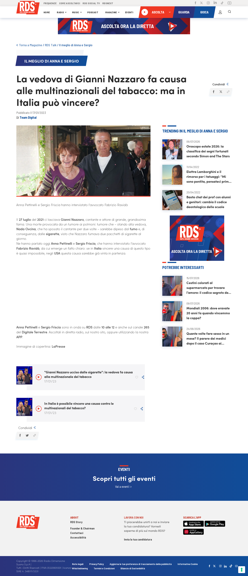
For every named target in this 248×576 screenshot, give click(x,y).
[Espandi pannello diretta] (170, 12)
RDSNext (107, 3)
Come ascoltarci (69, 3)
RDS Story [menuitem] (76, 522)
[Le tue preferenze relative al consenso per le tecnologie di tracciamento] (241, 569)
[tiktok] (230, 565)
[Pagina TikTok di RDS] (222, 3)
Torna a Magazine (30, 45)
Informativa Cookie (188, 563)
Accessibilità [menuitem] (78, 537)
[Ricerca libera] (229, 12)
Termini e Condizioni (104, 568)
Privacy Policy (96, 563)
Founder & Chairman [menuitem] (82, 528)
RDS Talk (50, 45)
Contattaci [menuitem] (76, 532)
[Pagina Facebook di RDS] (195, 3)
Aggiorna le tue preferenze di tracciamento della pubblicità (141, 563)
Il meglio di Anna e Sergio (75, 45)
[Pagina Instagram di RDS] (208, 3)
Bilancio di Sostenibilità (133, 568)
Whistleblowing (80, 568)
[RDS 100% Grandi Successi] (28, 8)
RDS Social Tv (91, 3)
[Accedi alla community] (220, 12)
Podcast (92, 12)
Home (47, 12)
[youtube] (236, 566)
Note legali (78, 563)
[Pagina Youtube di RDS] (229, 3)
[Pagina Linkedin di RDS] (215, 3)
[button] (213, 91)
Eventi (129, 12)
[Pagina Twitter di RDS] (201, 3)
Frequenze (50, 3)
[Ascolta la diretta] (144, 12)
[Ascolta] (39, 377)
